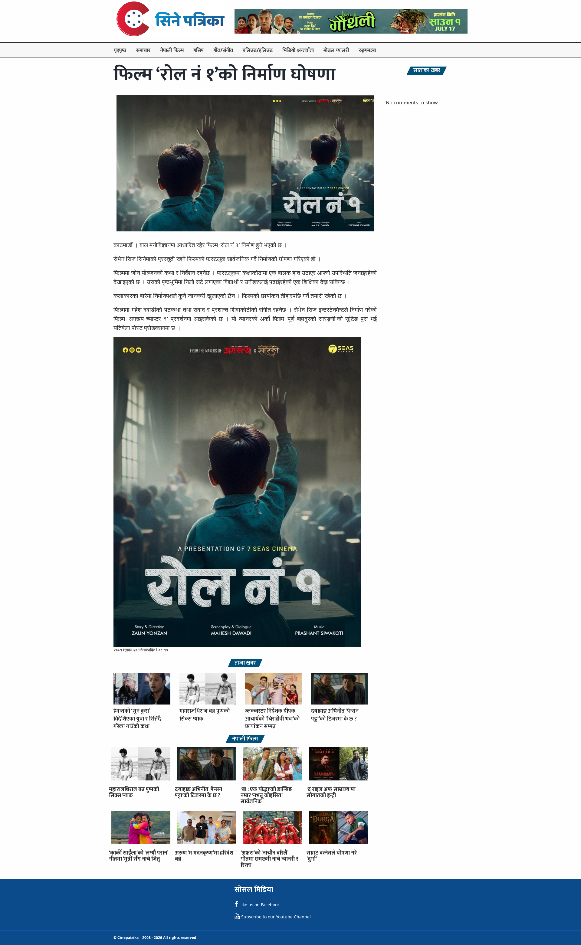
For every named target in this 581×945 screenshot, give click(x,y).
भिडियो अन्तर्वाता (298, 50)
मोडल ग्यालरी (336, 50)
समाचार (143, 50)
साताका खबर (426, 71)
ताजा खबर (245, 663)
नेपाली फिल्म (172, 50)
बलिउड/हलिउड (258, 50)
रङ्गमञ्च (367, 50)
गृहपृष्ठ (120, 50)
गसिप (198, 50)
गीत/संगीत (223, 50)
